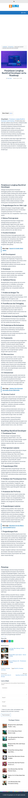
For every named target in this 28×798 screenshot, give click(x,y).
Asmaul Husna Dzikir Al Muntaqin (6, 675)
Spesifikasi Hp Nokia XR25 (21, 674)
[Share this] (2, 641)
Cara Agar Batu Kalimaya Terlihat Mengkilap (16, 649)
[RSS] (14, 1)
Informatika (7, 668)
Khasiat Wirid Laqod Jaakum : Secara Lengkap (17, 655)
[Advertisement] (14, 30)
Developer (21, 668)
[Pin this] (7, 641)
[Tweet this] (5, 641)
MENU (24, 12)
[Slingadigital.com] (14, 6)
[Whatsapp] (12, 641)
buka (11, 113)
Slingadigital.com (11, 795)
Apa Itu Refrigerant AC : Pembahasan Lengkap (17, 661)
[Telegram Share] (10, 641)
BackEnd (17, 668)
